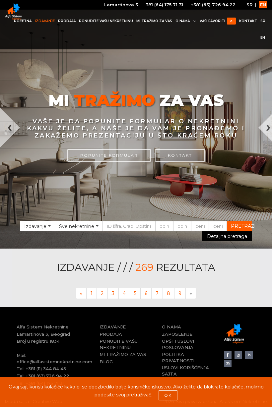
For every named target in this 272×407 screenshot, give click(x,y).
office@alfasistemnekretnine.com (54, 361)
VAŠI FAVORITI (216, 21)
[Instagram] (238, 355)
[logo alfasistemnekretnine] (13, 11)
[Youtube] (228, 364)
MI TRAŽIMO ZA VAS (154, 21)
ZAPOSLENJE (177, 334)
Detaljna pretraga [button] (227, 236)
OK (168, 395)
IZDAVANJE (45, 21)
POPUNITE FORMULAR (109, 155)
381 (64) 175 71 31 (164, 4)
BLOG (106, 361)
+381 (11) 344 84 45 (46, 368)
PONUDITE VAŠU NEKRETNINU (106, 21)
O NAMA (182, 21)
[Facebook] (228, 355)
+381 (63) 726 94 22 (213, 4)
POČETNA (23, 21)
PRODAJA (67, 21)
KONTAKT (248, 21)
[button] (7, 178)
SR (249, 4)
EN (263, 4)
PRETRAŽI (241, 226)
